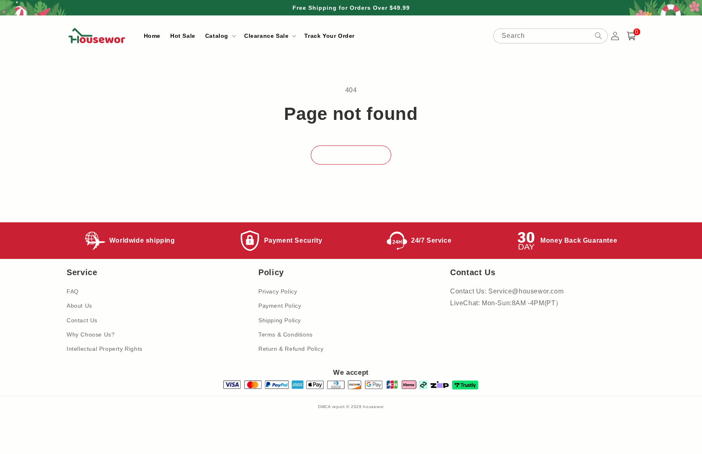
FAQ (73, 291)
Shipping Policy (279, 320)
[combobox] (550, 36)
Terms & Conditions (285, 334)
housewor (373, 406)
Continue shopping (351, 155)
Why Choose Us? (91, 334)
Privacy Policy (277, 291)
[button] (219, 35)
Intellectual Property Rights (105, 348)
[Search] (598, 36)
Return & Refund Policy (290, 348)
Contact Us (82, 320)
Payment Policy (279, 305)
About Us (79, 305)
